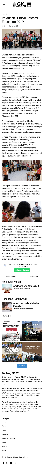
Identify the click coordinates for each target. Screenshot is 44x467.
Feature (5, 434)
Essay (4, 430)
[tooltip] (3, 463)
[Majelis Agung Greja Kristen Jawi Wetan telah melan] (32, 352)
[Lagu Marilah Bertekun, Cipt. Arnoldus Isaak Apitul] (12, 352)
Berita (4, 26)
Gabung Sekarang (22, 270)
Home (4, 422)
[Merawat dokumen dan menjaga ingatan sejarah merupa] (12, 331)
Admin (5, 14)
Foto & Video (7, 446)
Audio (4, 451)
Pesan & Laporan (8, 438)
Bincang (5, 442)
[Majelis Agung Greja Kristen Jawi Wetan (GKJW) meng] (32, 331)
